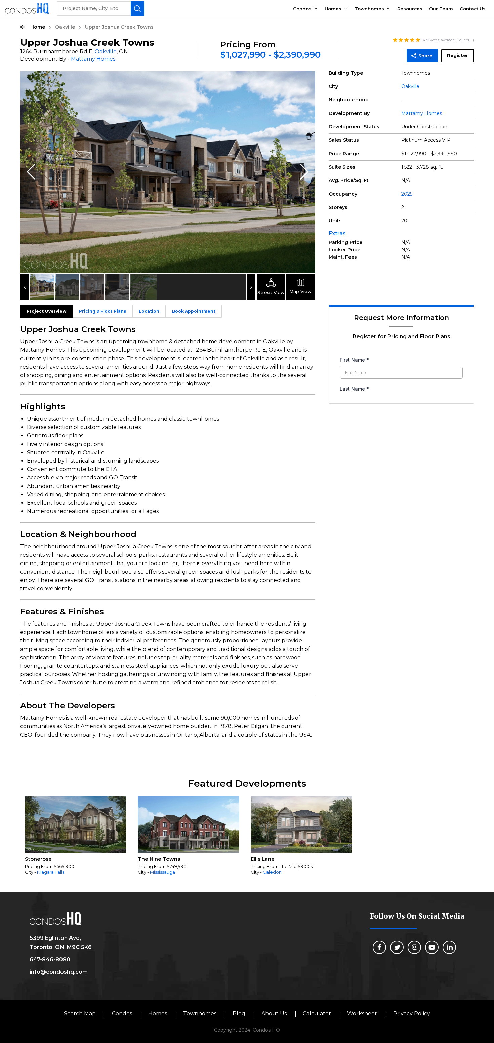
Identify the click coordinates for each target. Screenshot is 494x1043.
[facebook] (379, 947)
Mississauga (162, 872)
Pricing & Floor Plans (102, 311)
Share (425, 55)
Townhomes (369, 8)
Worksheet (362, 1013)
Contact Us (473, 8)
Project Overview (46, 311)
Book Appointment (193, 311)
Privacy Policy (411, 1013)
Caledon (272, 872)
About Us (274, 1013)
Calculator (317, 1013)
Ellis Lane (263, 859)
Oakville (65, 27)
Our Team (441, 8)
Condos (302, 8)
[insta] (414, 947)
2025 (406, 194)
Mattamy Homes (93, 59)
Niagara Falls (50, 872)
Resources (409, 8)
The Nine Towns (159, 859)
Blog (239, 1013)
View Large (305, 81)
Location (149, 311)
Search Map (80, 1013)
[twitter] (397, 947)
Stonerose (38, 859)
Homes (333, 8)
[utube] (432, 947)
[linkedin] (449, 947)
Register (457, 55)
